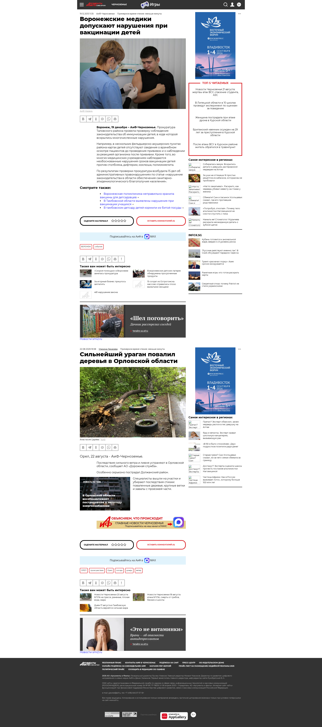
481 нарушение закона (106, 292)
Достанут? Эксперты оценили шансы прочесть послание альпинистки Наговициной (222, 469)
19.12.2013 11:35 (87, 13)
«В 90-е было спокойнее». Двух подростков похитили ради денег (220, 445)
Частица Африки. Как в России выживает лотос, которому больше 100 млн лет (221, 480)
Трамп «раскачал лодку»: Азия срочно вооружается (218, 262)
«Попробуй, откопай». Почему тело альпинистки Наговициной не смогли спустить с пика (221, 211)
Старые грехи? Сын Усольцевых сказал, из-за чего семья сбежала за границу (221, 458)
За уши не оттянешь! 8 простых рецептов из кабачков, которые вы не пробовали (222, 178)
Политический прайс (113, 669)
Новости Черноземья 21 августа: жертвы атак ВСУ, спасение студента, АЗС (215, 92)
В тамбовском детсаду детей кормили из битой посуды (142, 207)
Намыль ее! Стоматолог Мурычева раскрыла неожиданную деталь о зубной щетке (221, 222)
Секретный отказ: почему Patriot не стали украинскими (220, 285)
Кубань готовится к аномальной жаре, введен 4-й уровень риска (219, 240)
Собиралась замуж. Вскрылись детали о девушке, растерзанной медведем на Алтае (220, 167)
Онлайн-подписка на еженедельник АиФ (124, 666)
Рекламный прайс (111, 663)
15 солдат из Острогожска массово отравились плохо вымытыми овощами (161, 284)
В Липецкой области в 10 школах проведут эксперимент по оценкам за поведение (215, 105)
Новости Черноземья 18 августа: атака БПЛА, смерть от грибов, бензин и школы (164, 597)
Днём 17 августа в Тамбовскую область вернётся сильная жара (111, 606)
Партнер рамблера (148, 715)
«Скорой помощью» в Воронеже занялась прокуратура (111, 272)
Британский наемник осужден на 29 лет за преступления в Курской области (215, 132)
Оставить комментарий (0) (161, 221)
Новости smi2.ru (91, 339)
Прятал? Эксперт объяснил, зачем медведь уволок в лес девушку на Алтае (221, 424)
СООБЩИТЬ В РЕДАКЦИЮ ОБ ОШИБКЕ (146, 669)
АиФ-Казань (86, 111)
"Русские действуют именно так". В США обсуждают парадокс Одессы (220, 251)
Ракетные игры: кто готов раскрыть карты (220, 273)
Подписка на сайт (168, 663)
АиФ (103, 439)
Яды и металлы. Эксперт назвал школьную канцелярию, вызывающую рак (219, 435)
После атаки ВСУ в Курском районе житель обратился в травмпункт (215, 146)
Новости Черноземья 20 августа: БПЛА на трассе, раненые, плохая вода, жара (111, 597)
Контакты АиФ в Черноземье (140, 663)
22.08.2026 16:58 (88, 349)
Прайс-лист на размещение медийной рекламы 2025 (206, 666)
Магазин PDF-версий (160, 666)
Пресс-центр (188, 663)
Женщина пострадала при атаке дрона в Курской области (215, 119)
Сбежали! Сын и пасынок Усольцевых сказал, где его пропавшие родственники (222, 200)
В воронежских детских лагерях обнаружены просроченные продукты (164, 273)
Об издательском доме (211, 663)
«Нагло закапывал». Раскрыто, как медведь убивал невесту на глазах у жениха (221, 189)
